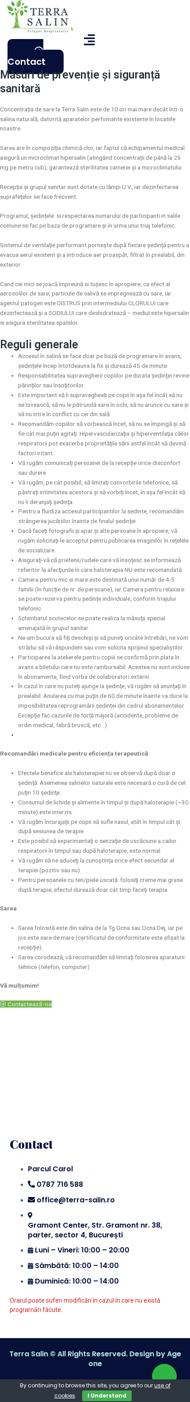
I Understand (106, 1395)
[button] (51, 40)
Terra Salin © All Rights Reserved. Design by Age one (95, 1359)
